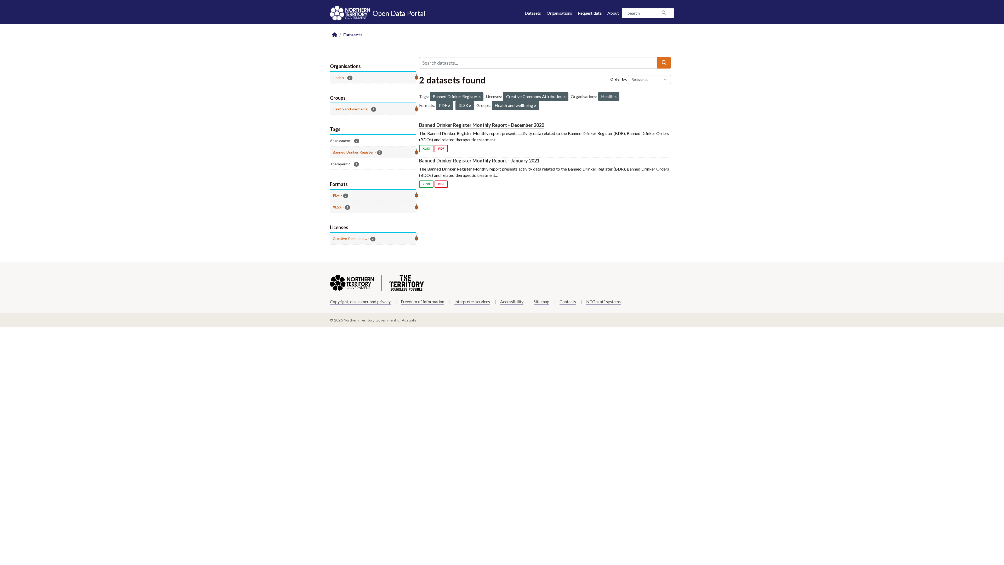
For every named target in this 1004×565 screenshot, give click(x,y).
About (613, 12)
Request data (590, 12)
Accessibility (511, 301)
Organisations (559, 12)
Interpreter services (472, 301)
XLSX (426, 148)
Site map (541, 301)
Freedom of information (422, 301)
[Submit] (664, 63)
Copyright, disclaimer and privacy (360, 301)
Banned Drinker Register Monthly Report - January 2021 (479, 160)
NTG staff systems (603, 301)
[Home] (334, 35)
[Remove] (479, 97)
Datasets (533, 12)
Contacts (568, 301)
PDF (441, 148)
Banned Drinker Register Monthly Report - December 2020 (481, 125)
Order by (618, 79)
